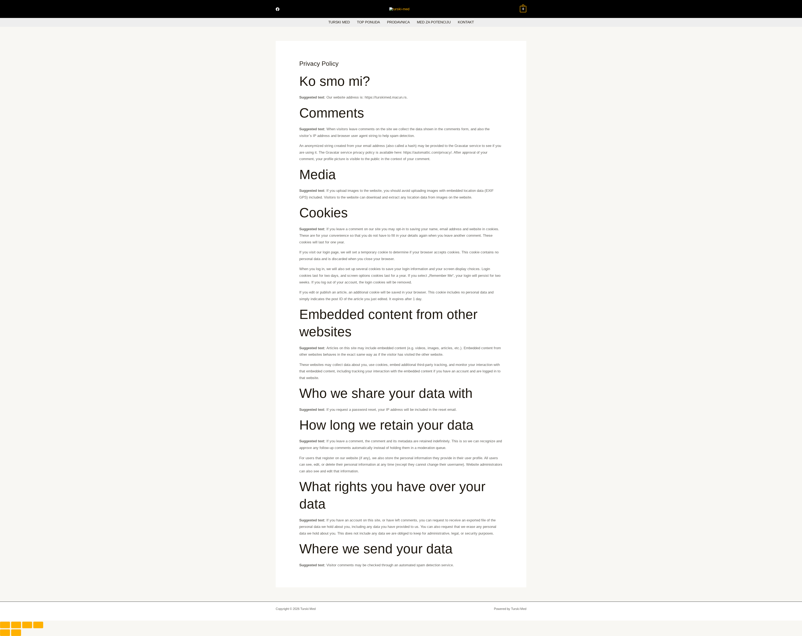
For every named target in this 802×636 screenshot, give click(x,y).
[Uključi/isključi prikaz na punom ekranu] (16, 625)
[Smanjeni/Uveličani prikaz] (5, 625)
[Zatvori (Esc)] (38, 625)
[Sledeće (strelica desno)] (16, 632)
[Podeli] (27, 625)
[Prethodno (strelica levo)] (5, 632)
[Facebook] (277, 9)
